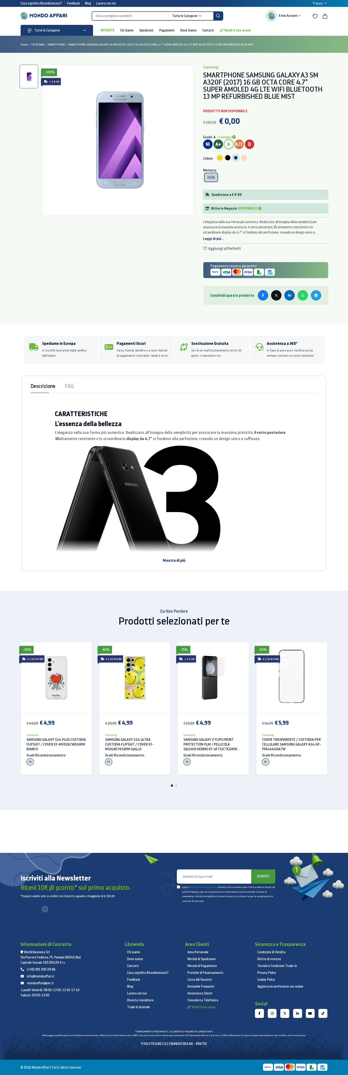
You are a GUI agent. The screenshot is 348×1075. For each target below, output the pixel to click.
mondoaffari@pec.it (40, 983)
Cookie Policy (266, 979)
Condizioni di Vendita (271, 952)
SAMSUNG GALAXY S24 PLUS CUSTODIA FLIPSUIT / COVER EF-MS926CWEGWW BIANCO (56, 744)
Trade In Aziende (138, 1007)
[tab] (29, 76)
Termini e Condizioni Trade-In (277, 966)
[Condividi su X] (276, 295)
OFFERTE (107, 30)
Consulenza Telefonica (202, 1000)
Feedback (73, 3)
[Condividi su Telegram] (316, 295)
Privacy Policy (266, 973)
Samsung (32, 735)
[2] (176, 785)
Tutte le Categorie (47, 30)
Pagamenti (166, 30)
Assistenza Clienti (199, 993)
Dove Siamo (188, 30)
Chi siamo (133, 952)
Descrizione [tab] (43, 385)
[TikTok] (322, 1013)
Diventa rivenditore (140, 1000)
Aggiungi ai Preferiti (224, 248)
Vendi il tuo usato (237, 30)
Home (24, 44)
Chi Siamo (127, 30)
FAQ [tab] (69, 385)
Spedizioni (146, 30)
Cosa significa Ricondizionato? (41, 3)
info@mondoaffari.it (40, 976)
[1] (172, 785)
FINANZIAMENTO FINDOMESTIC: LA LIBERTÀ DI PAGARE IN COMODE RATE (174, 1031)
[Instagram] (272, 1013)
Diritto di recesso (269, 959)
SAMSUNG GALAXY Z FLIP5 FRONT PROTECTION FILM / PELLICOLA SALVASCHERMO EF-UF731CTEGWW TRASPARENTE (210, 744)
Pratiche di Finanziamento (205, 973)
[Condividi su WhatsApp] (303, 295)
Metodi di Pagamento (202, 966)
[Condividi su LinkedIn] (289, 295)
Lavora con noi (106, 3)
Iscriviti (263, 876)
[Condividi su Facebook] (263, 295)
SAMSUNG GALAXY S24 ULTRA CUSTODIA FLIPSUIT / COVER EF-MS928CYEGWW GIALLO (129, 744)
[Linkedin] (297, 1013)
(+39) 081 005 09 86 (41, 969)
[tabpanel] (118, 140)
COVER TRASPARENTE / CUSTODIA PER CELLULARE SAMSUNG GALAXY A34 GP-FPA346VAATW (291, 744)
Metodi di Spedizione (201, 959)
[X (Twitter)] (284, 1013)
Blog (88, 3)
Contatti (208, 30)
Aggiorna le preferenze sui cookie (280, 986)
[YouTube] (310, 1013)
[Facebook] (259, 1013)
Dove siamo (135, 959)
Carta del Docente (199, 979)
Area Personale (197, 952)
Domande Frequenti (200, 986)
